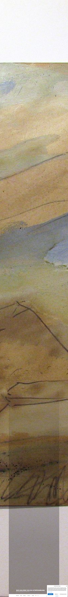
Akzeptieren (50, 594)
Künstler (24, 595)
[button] (66, 586)
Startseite (17, 595)
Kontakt (33, 595)
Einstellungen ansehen (63, 594)
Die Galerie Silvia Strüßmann (30, 590)
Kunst (21, 595)
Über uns (29, 595)
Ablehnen (56, 594)
